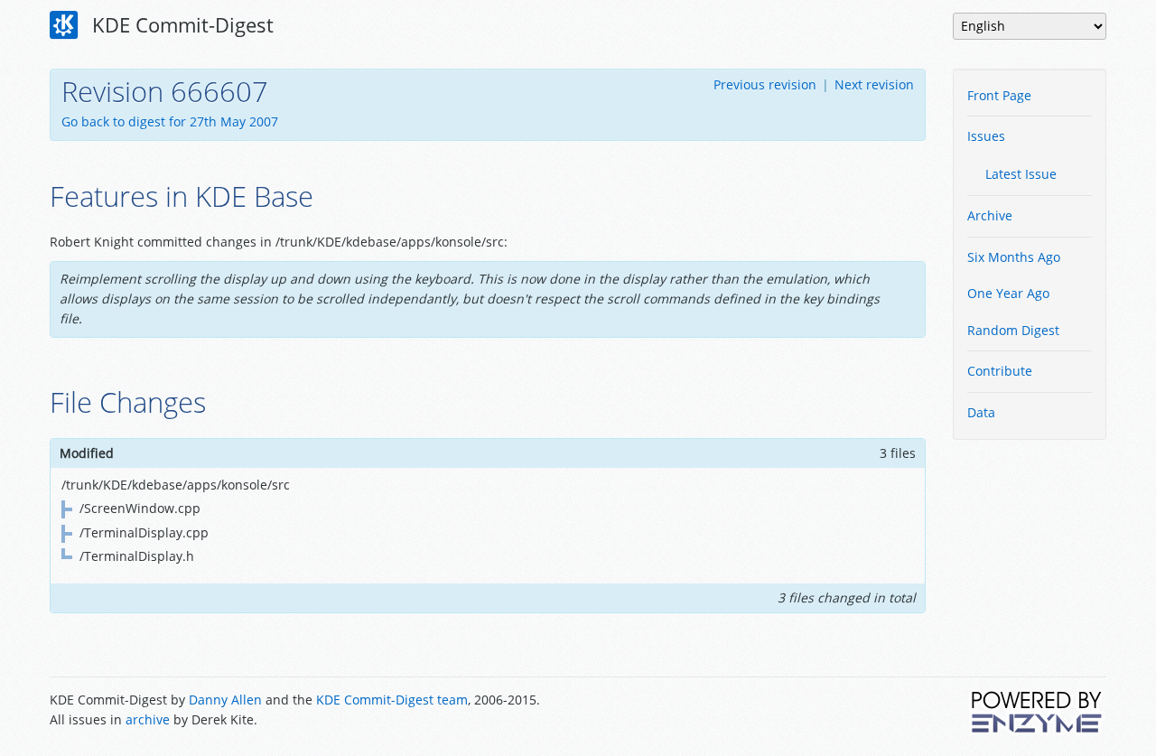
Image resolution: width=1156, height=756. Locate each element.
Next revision (874, 84)
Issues (986, 136)
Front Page (999, 95)
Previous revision (764, 84)
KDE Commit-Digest (180, 24)
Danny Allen (225, 699)
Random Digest (1013, 330)
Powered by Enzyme (1037, 711)
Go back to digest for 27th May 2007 (169, 121)
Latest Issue (1021, 173)
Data (981, 412)
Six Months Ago (1013, 257)
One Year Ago (1008, 293)
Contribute (999, 370)
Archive (989, 215)
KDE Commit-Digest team (392, 699)
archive (148, 719)
